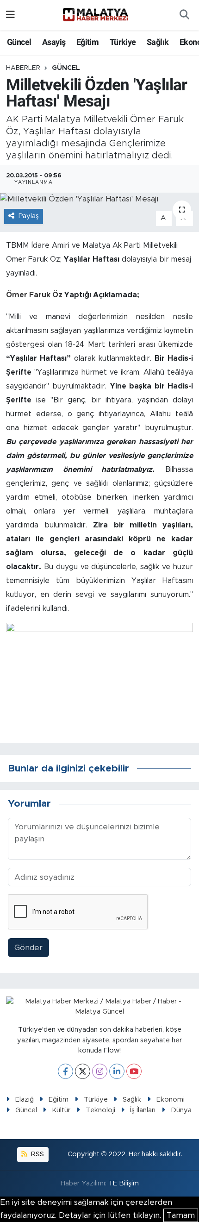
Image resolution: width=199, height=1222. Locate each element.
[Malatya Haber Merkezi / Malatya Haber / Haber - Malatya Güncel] (95, 14)
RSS (36, 1154)
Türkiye (123, 42)
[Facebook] (65, 1071)
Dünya (181, 1110)
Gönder (28, 948)
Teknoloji (100, 1110)
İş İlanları (142, 1110)
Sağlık (157, 42)
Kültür (61, 1110)
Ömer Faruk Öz (35, 295)
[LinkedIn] (116, 1071)
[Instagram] (99, 1071)
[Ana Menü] (10, 15)
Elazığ (24, 1099)
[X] (82, 1071)
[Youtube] (134, 1071)
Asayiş (53, 42)
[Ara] (184, 15)
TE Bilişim (123, 1183)
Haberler (23, 68)
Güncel (19, 42)
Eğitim (87, 42)
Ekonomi (170, 1099)
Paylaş (29, 216)
